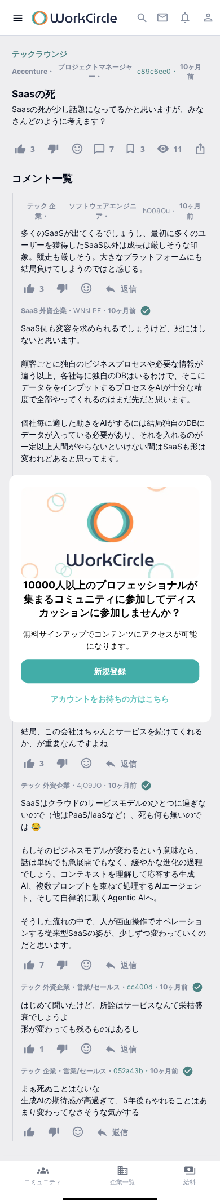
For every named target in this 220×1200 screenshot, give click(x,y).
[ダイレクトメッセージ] (162, 17)
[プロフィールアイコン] (208, 17)
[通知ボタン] (185, 17)
